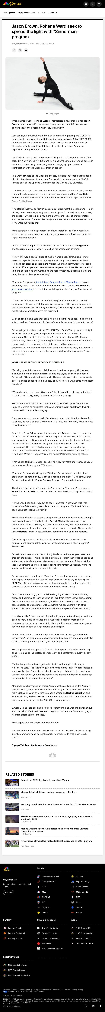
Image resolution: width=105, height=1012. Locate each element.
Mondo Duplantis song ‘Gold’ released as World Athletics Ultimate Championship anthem (54, 830)
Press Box (56, 990)
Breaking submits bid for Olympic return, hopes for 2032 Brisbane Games (58, 804)
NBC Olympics (9, 13)
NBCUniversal (18, 996)
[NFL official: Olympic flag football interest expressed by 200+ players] (12, 843)
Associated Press (27, 846)
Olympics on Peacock (26, 13)
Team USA (53, 13)
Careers (14, 990)
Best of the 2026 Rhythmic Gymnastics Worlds (45, 780)
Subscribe (9, 892)
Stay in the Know (10, 880)
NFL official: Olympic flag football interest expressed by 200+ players (56, 841)
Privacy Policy (77, 990)
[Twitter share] (20, 50)
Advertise (6, 990)
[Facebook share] (14, 50)
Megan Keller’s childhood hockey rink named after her (48, 792)
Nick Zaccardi (26, 797)
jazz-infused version (22, 289)
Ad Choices (66, 990)
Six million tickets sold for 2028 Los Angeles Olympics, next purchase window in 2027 (56, 818)
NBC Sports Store (44, 990)
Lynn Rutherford (20, 44)
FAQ (35, 990)
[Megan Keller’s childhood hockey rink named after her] (12, 794)
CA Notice (27, 992)
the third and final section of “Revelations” (57, 282)
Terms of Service (38, 992)
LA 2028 (41, 13)
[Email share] (26, 50)
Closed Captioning (25, 990)
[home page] (12, 4)
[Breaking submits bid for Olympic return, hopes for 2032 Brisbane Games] (12, 807)
